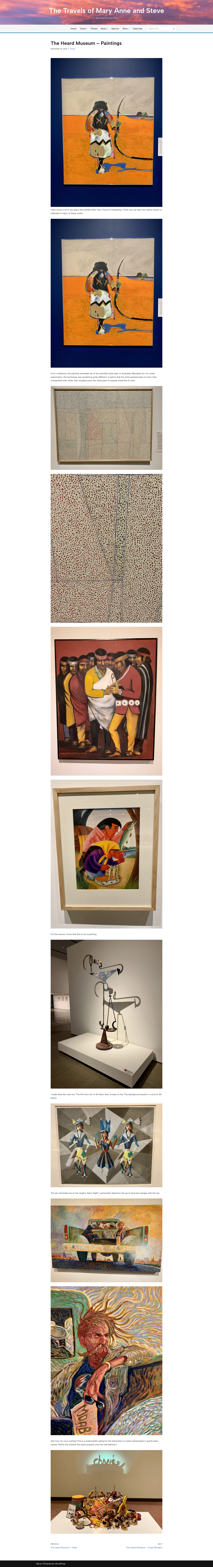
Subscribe (137, 28)
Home (73, 28)
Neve (38, 1563)
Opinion (115, 28)
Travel (72, 49)
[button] (86, 28)
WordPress (60, 1563)
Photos (94, 28)
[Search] (174, 28)
